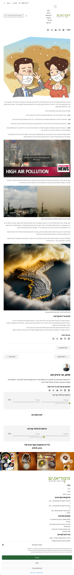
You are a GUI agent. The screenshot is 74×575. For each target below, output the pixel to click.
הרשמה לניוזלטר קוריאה (15, 16)
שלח (9, 400)
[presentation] (71, 461)
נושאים (48, 18)
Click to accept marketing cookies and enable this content (37, 158)
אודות (48, 13)
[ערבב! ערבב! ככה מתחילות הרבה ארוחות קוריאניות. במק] (46, 461)
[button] (3, 545)
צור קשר (48, 23)
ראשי (48, 10)
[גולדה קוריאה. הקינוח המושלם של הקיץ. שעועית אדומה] (65, 461)
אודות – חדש (33, 572)
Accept (37, 557)
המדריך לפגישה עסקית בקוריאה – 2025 (59, 538)
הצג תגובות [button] (63, 348)
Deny (37, 563)
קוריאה (50, 20)
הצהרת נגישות (40, 572)
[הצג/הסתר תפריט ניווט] (55, 6)
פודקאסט (48, 15)
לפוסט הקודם (61, 357)
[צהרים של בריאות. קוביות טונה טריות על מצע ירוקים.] (9, 461)
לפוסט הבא (12, 357)
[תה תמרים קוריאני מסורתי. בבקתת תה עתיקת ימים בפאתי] (27, 461)
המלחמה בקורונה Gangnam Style (61, 541)
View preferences (37, 568)
